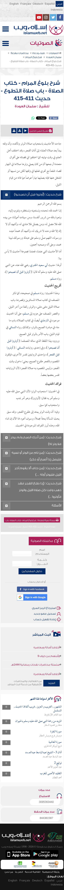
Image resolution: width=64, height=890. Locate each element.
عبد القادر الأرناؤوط (53, 714)
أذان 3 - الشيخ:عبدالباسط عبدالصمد (43, 752)
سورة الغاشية (55, 742)
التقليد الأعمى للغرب (51, 773)
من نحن (9, 872)
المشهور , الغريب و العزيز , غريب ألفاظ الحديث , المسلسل (38, 709)
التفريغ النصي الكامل (39, 131)
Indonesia (57, 9)
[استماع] (25, 130)
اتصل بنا (19, 872)
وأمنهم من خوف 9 (49, 652)
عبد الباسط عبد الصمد (52, 756)
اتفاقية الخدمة (32, 872)
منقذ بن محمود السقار (53, 725)
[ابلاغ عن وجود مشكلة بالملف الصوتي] (14, 130)
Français (25, 3)
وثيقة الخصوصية (50, 872)
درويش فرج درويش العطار (50, 735)
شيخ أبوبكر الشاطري (53, 746)
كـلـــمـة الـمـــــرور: (42, 561)
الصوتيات (42, 43)
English (14, 3)
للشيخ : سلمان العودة (32, 106)
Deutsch (38, 3)
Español (50, 3)
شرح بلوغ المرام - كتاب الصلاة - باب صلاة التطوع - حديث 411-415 (32, 90)
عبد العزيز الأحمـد (55, 767)
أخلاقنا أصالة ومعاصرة (46, 643)
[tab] (32, 195)
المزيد (51, 683)
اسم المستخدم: (42, 551)
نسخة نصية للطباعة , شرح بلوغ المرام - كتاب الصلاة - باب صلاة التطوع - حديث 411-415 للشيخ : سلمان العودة (31, 521)
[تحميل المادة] (19, 130)
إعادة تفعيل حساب (44, 619)
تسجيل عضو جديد (45, 613)
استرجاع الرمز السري (44, 608)
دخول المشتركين (32, 571)
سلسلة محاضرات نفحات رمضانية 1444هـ (35, 660)
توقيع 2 (58, 763)
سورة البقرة (56, 731)
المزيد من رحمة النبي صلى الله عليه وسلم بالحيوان (38, 721)
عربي (59, 3)
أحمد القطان (57, 777)
